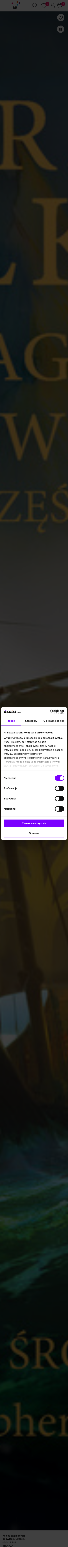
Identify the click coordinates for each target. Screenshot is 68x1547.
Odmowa (34, 833)
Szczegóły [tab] (31, 720)
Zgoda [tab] (11, 720)
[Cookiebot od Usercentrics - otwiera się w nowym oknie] (49, 712)
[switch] (59, 788)
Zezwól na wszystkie (34, 823)
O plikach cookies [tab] (53, 720)
